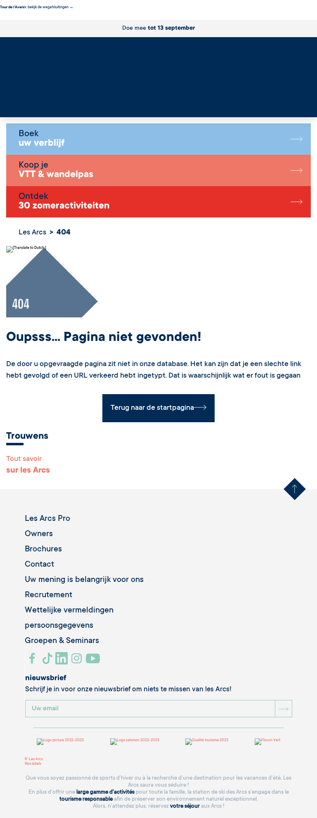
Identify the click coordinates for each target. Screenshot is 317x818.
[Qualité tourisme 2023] (206, 741)
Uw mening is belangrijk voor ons (84, 580)
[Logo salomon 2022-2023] (134, 741)
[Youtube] (94, 662)
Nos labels (33, 764)
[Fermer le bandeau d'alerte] (2, 17)
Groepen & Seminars (62, 641)
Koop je (56, 170)
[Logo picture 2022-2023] (60, 741)
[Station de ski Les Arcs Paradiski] (158, 74)
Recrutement (48, 595)
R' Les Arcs (34, 759)
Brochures (43, 549)
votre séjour (185, 806)
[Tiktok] (48, 662)
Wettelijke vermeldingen (69, 610)
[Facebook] (33, 662)
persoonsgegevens (59, 626)
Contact (39, 565)
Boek (41, 139)
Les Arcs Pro (47, 519)
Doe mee (158, 28)
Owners (39, 534)
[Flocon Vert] (267, 741)
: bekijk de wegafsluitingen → (36, 7)
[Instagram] (78, 662)
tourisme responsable (86, 799)
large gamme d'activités (105, 792)
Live (11, 106)
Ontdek (64, 202)
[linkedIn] (62, 662)
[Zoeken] (10, 102)
